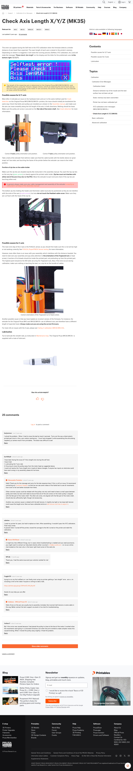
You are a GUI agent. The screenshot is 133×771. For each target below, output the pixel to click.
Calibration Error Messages (24, 13)
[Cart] (129, 2)
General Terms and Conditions (41, 753)
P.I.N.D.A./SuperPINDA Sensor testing (35, 249)
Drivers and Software (101, 735)
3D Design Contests (38, 735)
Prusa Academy (78, 730)
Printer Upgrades (8, 730)
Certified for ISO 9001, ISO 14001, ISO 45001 (122, 742)
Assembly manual (58, 104)
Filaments (6, 733)
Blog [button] (114, 7)
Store (33, 730)
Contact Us (118, 737)
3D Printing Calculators (77, 733)
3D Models (35, 728)
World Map (56, 728)
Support (10, 13)
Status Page (75, 756)
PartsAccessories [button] (43, 7)
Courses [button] (107, 7)
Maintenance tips (42, 336)
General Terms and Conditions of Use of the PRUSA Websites (73, 753)
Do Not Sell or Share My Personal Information (96, 756)
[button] (91, 34)
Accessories (6, 735)
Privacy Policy (50, 707)
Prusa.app (97, 730)
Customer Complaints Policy (59, 756)
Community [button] (90, 7)
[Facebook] (116, 755)
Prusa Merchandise (9, 738)
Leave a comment (8, 654)
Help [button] (99, 7)
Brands (33, 738)
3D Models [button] (79, 7)
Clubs (33, 733)
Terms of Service (61, 707)
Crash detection (65, 109)
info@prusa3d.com (55, 545)
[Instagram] (120, 755)
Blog (115, 730)
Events (54, 735)
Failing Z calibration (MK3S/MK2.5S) (51, 328)
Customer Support (22, 485)
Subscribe (52, 701)
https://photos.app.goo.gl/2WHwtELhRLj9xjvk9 (19, 586)
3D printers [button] (18, 7)
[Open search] (104, 2)
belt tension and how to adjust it (57, 504)
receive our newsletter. (66, 696)
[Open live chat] (128, 766)
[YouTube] (129, 755)
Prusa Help (77, 728)
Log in (33, 424)
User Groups (56, 733)
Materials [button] (29, 7)
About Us (117, 728)
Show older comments (40, 646)
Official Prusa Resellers (119, 733)
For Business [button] (58, 7)
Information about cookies (39, 756)
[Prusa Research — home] (5, 7)
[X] (124, 755)
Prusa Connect (98, 733)
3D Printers (6, 728)
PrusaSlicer (97, 728)
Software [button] (69, 7)
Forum (54, 730)
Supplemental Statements (39, 759)
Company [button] (122, 7)
